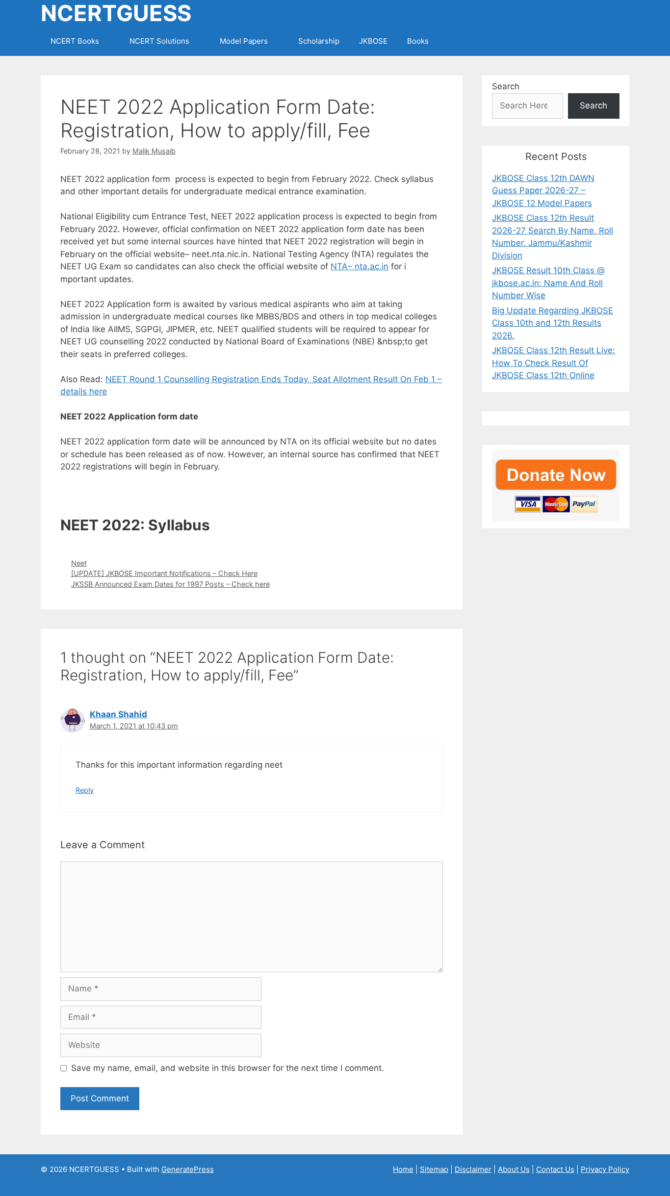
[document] (251, 494)
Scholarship (318, 41)
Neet (79, 563)
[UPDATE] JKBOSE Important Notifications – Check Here (164, 573)
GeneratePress (187, 1169)
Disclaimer (473, 1169)
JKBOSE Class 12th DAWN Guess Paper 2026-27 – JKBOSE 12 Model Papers (543, 190)
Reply (85, 790)
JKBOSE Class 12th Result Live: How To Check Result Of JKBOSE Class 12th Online (553, 362)
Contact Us (555, 1169)
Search (505, 86)
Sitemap (434, 1169)
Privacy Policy (605, 1169)
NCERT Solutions (159, 41)
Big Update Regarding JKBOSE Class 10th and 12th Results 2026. (552, 323)
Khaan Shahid (118, 714)
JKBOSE (373, 41)
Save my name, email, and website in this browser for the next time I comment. (227, 1068)
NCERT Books (75, 41)
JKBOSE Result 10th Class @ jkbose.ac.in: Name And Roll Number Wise (548, 282)
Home (403, 1169)
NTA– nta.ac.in (359, 266)
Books (418, 41)
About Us (514, 1169)
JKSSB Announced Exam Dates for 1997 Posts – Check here (170, 584)
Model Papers (244, 41)
